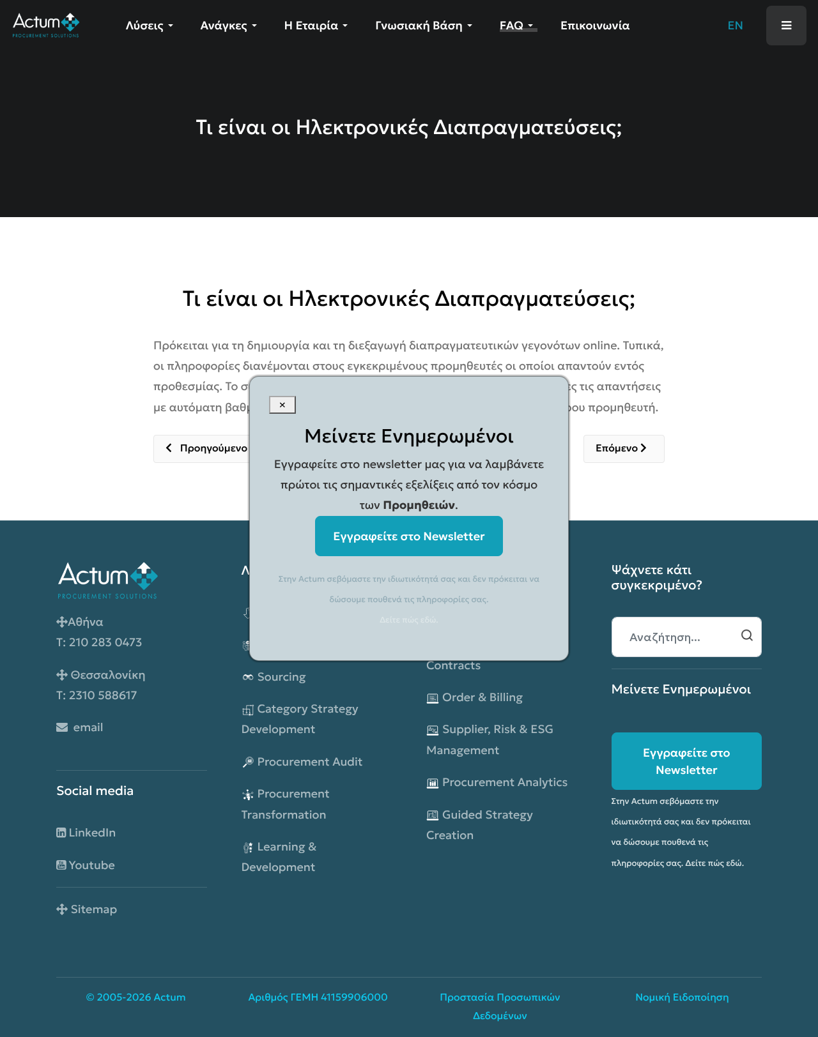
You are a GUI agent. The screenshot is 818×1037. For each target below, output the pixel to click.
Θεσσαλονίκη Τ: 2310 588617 (101, 684)
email (86, 727)
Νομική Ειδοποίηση (682, 998)
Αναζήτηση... (747, 635)
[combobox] (687, 637)
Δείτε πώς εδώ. (715, 863)
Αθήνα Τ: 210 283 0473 (99, 631)
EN (736, 25)
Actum (169, 998)
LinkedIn (91, 832)
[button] (152, 25)
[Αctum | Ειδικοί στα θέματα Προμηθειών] (46, 24)
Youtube (90, 865)
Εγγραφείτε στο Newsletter (686, 761)
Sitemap (92, 909)
